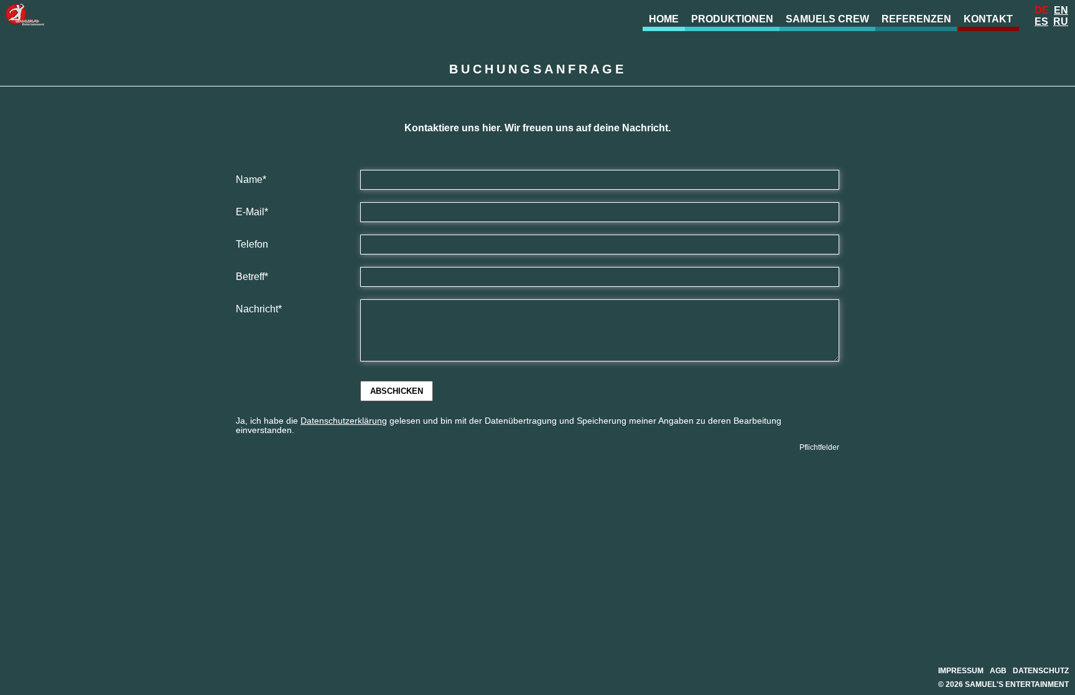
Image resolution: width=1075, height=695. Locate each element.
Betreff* (252, 276)
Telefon (252, 244)
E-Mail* (252, 212)
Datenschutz (1041, 670)
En (1061, 10)
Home (664, 19)
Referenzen (916, 19)
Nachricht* (259, 309)
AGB (998, 670)
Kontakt (988, 19)
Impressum (961, 670)
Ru (1060, 21)
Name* (251, 179)
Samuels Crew (827, 19)
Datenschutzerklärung (343, 421)
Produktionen (732, 19)
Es (1041, 21)
